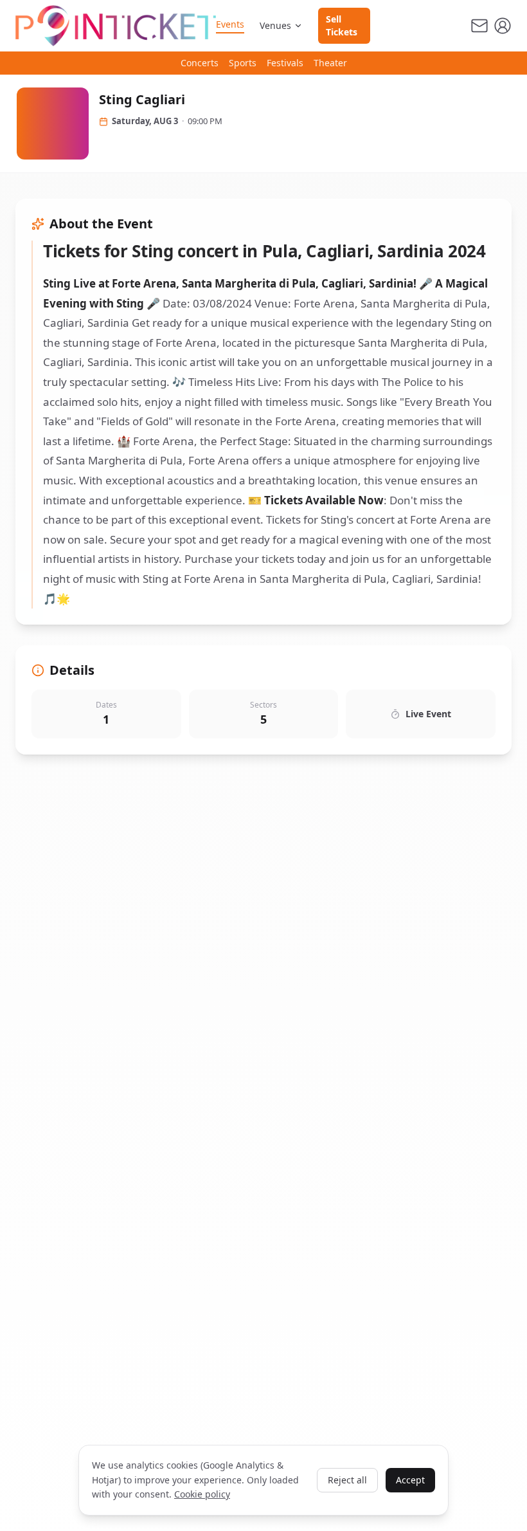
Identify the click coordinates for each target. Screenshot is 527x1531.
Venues (275, 25)
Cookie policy (202, 1494)
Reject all (347, 1480)
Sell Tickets (341, 25)
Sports (242, 63)
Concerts (200, 63)
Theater (330, 63)
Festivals (285, 63)
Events (230, 24)
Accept (410, 1480)
